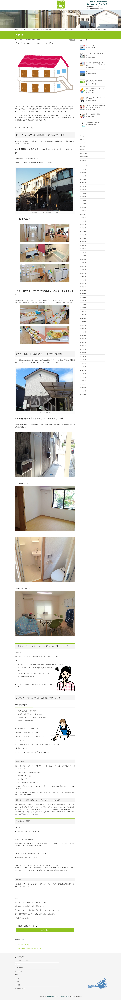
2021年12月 (83, 311)
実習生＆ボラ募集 (20, 988)
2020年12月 (83, 346)
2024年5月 (83, 231)
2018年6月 (83, 391)
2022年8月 (83, 290)
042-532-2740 (98, 4)
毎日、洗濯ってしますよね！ (25, 944)
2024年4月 (83, 235)
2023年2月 (83, 280)
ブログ (17, 981)
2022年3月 (83, 304)
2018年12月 (83, 380)
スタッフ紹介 (18, 971)
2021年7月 (83, 328)
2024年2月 (83, 242)
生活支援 (82, 150)
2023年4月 (83, 273)
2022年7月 (83, 294)
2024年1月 (83, 245)
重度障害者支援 (84, 156)
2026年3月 (83, 179)
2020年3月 (83, 352)
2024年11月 (83, 214)
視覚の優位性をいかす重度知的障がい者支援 (29, 948)
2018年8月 (83, 387)
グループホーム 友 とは (21, 960)
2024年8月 (83, 221)
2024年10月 (83, 217)
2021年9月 (83, 321)
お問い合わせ (91, 1)
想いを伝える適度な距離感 (93, 114)
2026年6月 (83, 172)
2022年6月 (83, 297)
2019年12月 (83, 363)
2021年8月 (83, 325)
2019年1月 (83, 377)
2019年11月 (83, 366)
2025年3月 (83, 203)
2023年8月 (83, 259)
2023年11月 (83, 252)
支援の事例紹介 (19, 967)
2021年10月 (83, 318)
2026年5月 (83, 176)
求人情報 (17, 985)
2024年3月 (83, 238)
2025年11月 (83, 189)
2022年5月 (83, 300)
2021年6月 (83, 332)
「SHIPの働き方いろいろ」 (93, 122)
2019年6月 (83, 373)
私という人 (89, 71)
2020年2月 (83, 356)
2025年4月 (83, 200)
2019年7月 (83, 370)
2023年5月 (83, 269)
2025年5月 (83, 196)
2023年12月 (83, 248)
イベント (82, 139)
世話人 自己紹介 (90, 45)
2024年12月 (83, 210)
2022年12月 (83, 287)
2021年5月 (83, 335)
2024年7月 (83, 224)
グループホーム (84, 143)
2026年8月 (83, 169)
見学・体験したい (103, 1)
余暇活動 (82, 146)
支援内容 (17, 964)
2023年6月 (83, 266)
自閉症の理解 (83, 153)
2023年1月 (83, 283)
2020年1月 (83, 359)
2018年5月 (83, 394)
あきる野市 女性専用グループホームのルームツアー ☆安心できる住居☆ (95, 64)
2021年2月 (83, 339)
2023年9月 (83, 255)
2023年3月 (83, 276)
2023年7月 (83, 262)
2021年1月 (83, 342)
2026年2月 (83, 183)
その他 (72, 39)
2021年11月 (83, 314)
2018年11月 (83, 384)
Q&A (16, 974)
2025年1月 (83, 207)
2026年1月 (83, 186)
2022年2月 (83, 307)
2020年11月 (83, 349)
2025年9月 (83, 193)
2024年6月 (83, 228)
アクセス (17, 978)
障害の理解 (83, 160)
